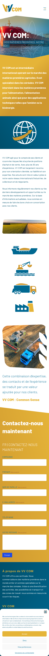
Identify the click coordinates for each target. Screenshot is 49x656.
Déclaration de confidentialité (24, 653)
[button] (45, 612)
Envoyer (7, 555)
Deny (25, 640)
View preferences (24, 647)
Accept (24, 634)
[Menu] (44, 9)
